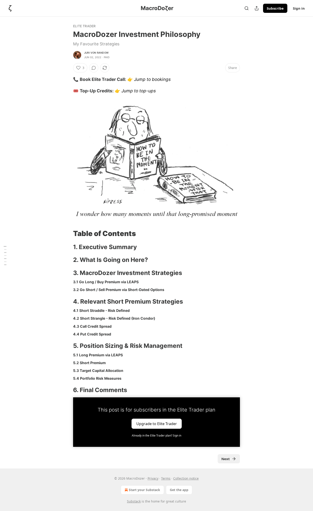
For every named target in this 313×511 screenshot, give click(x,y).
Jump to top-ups (138, 90)
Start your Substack (144, 490)
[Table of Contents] (5, 255)
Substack (134, 501)
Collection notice (186, 478)
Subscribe (275, 8)
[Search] (246, 8)
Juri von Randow (96, 52)
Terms (165, 478)
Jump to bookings (152, 79)
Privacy (153, 478)
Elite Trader (84, 26)
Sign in (299, 8)
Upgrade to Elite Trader (156, 423)
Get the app (179, 490)
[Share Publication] (256, 8)
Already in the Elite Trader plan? (156, 435)
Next (225, 458)
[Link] (66, 233)
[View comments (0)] (93, 67)
